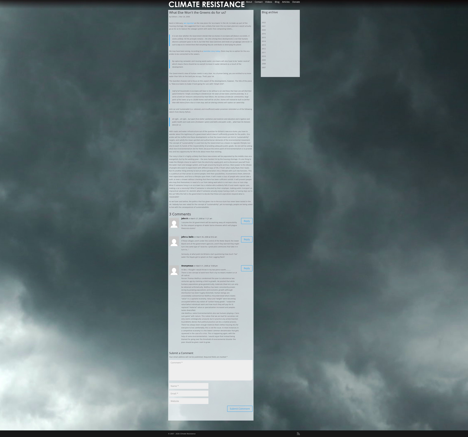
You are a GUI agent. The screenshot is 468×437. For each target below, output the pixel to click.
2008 (264, 63)
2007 (264, 67)
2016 (264, 34)
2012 (264, 49)
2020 (264, 30)
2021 (264, 26)
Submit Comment (240, 408)
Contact (259, 2)
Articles (286, 2)
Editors (174, 16)
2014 (264, 41)
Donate (296, 2)
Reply (247, 221)
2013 (264, 45)
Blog (277, 2)
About (249, 2)
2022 (264, 22)
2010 (264, 56)
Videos (268, 2)
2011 (264, 52)
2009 (264, 60)
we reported (189, 23)
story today (211, 51)
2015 (264, 37)
